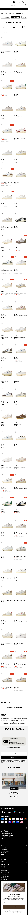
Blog (2, 840)
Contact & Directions (6, 832)
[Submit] (25, 5)
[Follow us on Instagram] (26, 828)
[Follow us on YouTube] (26, 879)
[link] (14, 2)
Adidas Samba (4, 874)
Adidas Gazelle (5, 876)
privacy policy (22, 760)
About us (3, 830)
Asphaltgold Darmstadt (7, 835)
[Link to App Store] (6, 812)
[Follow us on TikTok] (26, 845)
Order (2, 861)
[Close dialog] (25, 882)
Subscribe (14, 757)
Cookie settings (5, 851)
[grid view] (22, 27)
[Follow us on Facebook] (26, 862)
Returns (3, 866)
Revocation (4, 849)
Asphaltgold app (5, 867)
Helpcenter (3, 859)
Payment (3, 862)
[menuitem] (4, 27)
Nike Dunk (3, 878)
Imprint (2, 854)
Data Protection (5, 852)
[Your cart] (26, 2)
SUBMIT (14, 906)
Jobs (2, 838)
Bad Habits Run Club (6, 837)
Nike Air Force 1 (5, 873)
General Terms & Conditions (8, 847)
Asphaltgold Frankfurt (6, 833)
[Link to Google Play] (19, 812)
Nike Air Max (4, 879)
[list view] (24, 27)
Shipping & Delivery (6, 864)
